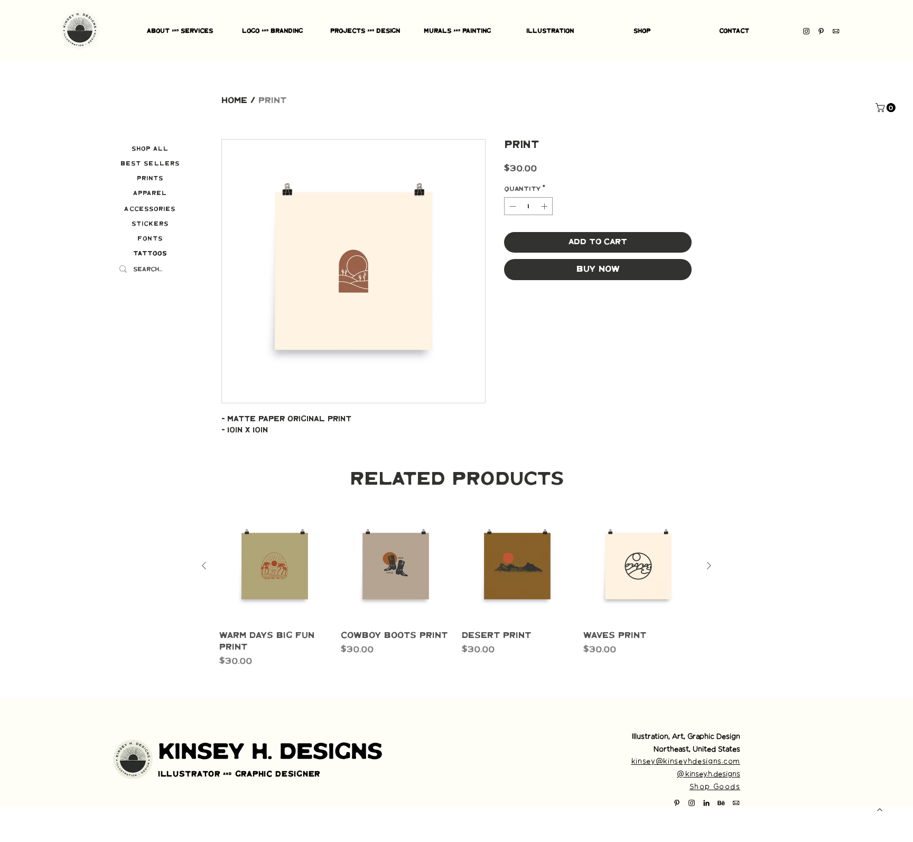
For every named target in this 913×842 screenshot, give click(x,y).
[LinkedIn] (706, 803)
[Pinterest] (821, 31)
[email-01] (836, 31)
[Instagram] (806, 31)
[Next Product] (709, 565)
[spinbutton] (528, 206)
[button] (886, 107)
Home (234, 101)
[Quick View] (274, 566)
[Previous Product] (204, 565)
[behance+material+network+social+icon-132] (721, 803)
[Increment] (545, 206)
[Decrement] (511, 206)
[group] (456, 589)
